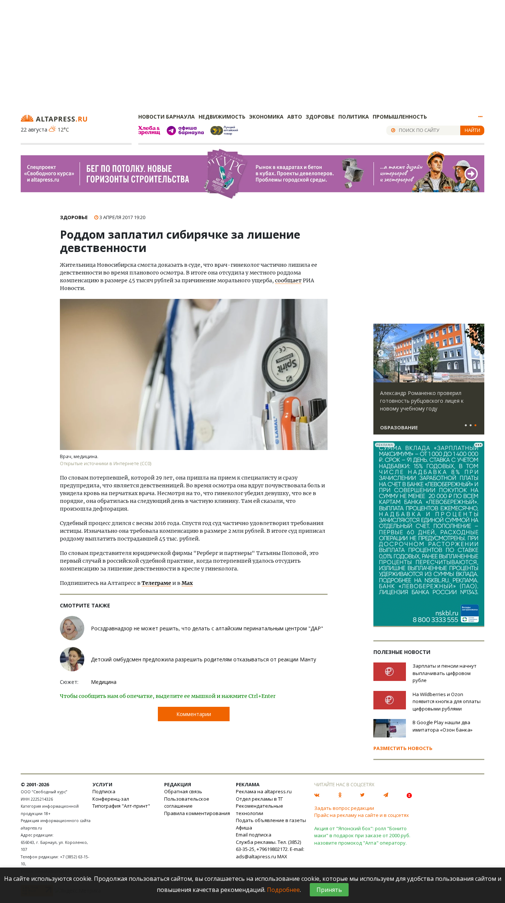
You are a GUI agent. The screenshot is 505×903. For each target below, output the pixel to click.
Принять (329, 890)
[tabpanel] (428, 382)
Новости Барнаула (166, 116)
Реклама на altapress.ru (264, 791)
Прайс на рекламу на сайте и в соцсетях (361, 815)
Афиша (244, 827)
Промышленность (400, 116)
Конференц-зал (110, 798)
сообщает (288, 280)
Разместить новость (403, 748)
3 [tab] (475, 425)
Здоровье (320, 116)
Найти (472, 130)
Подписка (103, 791)
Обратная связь (183, 791)
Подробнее (283, 890)
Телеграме (156, 583)
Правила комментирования (197, 813)
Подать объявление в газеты (271, 820)
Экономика (266, 116)
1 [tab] (466, 425)
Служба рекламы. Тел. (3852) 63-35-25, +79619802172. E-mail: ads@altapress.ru (270, 849)
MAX (282, 856)
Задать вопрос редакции (344, 808)
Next (477, 353)
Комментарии (193, 714)
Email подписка (253, 834)
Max (187, 583)
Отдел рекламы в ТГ (259, 798)
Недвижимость (222, 116)
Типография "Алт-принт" (121, 806)
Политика (353, 116)
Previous (380, 353)
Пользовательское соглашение (186, 802)
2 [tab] (470, 425)
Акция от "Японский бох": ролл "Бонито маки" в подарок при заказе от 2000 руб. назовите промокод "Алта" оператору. (362, 835)
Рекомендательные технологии (259, 810)
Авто (294, 116)
